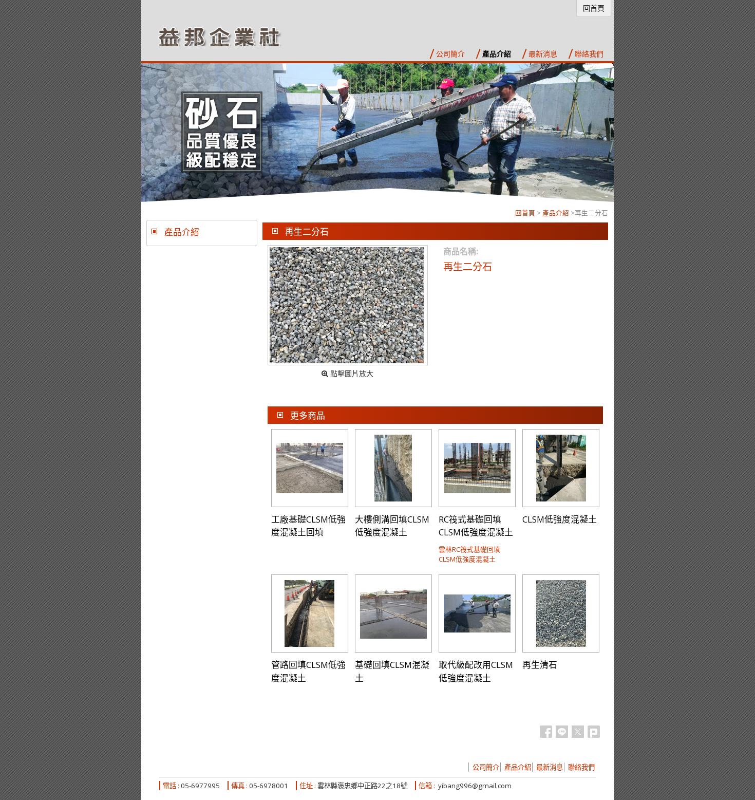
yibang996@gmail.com (475, 785)
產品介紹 (555, 213)
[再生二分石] (348, 305)
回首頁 (525, 213)
